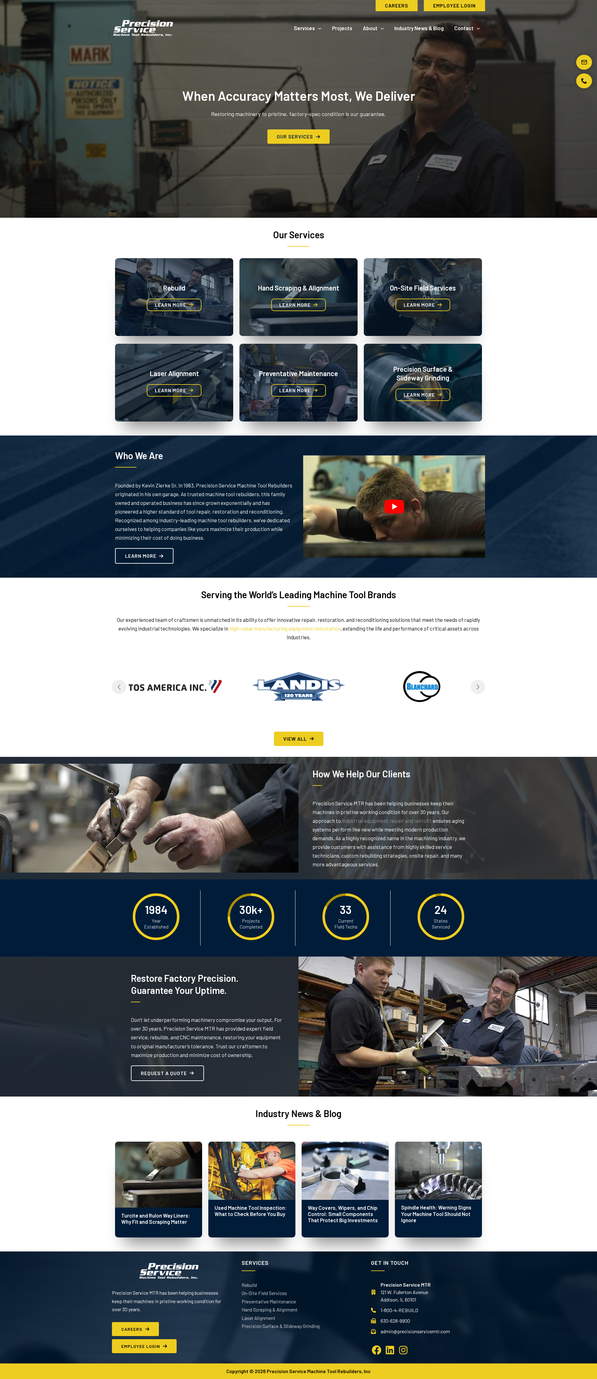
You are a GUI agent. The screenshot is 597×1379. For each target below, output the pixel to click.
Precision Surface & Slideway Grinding (281, 1326)
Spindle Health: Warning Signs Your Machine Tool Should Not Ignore (436, 1213)
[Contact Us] (584, 62)
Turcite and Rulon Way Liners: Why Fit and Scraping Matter (155, 1218)
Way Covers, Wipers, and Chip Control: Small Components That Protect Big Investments (343, 1213)
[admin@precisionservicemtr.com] (410, 1331)
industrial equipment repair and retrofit (387, 821)
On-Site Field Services (423, 288)
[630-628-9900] (390, 1321)
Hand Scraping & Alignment (298, 288)
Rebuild (174, 288)
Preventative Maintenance (298, 373)
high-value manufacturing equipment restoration (284, 628)
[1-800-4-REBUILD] (394, 1310)
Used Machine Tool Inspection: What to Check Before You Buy (251, 1210)
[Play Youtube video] (394, 506)
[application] (318, 28)
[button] (397, 5)
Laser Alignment (174, 373)
